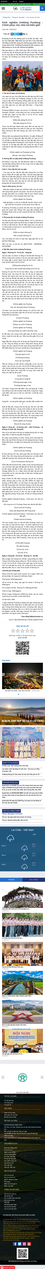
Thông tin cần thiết (18, 17)
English (21, 1)
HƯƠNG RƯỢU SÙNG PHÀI (13, 1125)
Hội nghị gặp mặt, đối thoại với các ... (13, 1054)
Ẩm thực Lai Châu (9, 1156)
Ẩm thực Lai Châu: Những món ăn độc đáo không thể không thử (22, 1128)
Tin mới (11, 880)
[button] (18, 695)
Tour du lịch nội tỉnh (33, 17)
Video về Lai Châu (9, 1113)
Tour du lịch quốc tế (10, 1194)
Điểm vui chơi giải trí (10, 1184)
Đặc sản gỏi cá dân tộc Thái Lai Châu (15, 1131)
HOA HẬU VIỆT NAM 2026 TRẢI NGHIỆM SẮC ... (16, 909)
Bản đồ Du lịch (8, 1196)
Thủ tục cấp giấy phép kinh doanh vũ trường (16, 817)
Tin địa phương (9, 1100)
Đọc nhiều (33, 880)
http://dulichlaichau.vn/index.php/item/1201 (28, 620)
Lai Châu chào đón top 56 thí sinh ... (12, 938)
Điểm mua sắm (8, 1186)
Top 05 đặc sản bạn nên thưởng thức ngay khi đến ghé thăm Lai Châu (21, 1134)
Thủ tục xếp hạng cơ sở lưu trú (12, 814)
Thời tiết (6, 1202)
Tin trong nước (8, 1102)
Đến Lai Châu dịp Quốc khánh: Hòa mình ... (14, 1025)
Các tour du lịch (9, 1175)
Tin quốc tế (7, 1105)
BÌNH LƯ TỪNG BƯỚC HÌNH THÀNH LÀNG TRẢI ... (17, 996)
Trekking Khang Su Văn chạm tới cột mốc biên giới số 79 (20, 774)
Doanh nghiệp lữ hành (10, 1179)
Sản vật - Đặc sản (9, 1167)
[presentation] (3, 674)
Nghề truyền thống (9, 1152)
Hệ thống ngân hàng (10, 1204)
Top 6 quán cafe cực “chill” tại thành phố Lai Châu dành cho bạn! (22, 1139)
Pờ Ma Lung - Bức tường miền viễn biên (15, 765)
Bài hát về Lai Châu (10, 1117)
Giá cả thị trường (9, 1200)
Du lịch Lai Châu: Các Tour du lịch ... (18, 691)
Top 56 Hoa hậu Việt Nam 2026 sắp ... (13, 967)
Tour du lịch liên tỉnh (10, 1209)
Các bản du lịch (9, 1163)
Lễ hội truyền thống (10, 1154)
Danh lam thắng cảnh (10, 1148)
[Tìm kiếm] (42, 8)
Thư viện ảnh (8, 1165)
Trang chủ (6, 17)
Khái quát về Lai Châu (11, 1115)
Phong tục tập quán (10, 1158)
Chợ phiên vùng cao (10, 1161)
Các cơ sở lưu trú (9, 1177)
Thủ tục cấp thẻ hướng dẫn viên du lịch (15, 820)
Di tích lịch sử (8, 1150)
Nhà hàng (7, 1181)
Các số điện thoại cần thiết (12, 1198)
